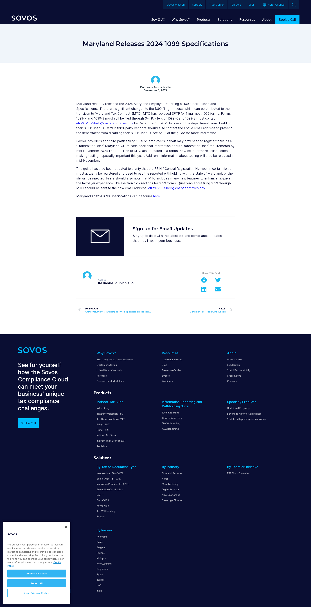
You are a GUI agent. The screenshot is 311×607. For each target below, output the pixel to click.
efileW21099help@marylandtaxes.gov (104, 123)
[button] (204, 280)
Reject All (36, 583)
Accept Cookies (36, 573)
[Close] (66, 527)
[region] (36, 563)
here (156, 196)
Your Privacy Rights (36, 593)
